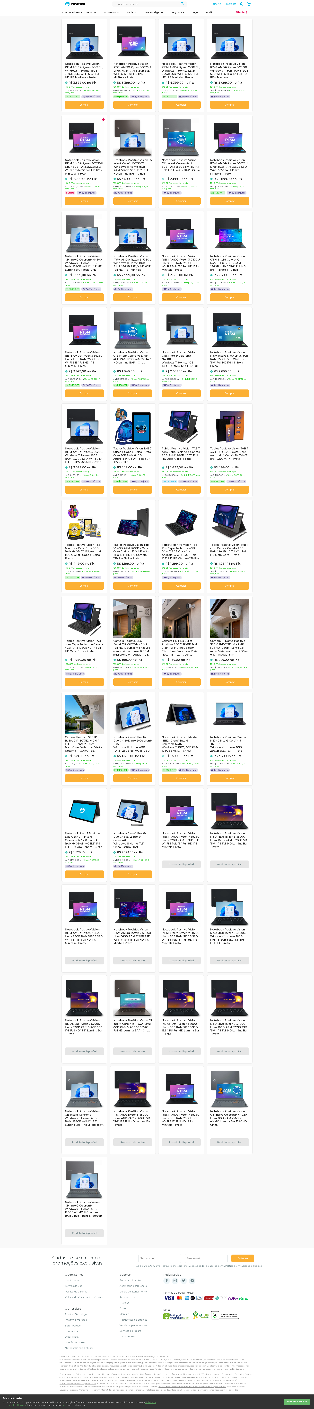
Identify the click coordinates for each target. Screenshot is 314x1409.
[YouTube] (192, 1281)
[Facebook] (166, 1281)
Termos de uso (73, 1285)
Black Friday (72, 1336)
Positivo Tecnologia (76, 1314)
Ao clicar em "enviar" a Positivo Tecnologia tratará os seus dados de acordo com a (199, 1266)
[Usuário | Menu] (241, 4)
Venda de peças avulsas (133, 1325)
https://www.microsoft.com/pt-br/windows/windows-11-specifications (192, 1386)
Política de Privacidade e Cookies (243, 1266)
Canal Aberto (127, 1336)
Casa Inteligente (154, 12)
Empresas (230, 4)
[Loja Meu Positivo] (75, 4)
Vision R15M (111, 12)
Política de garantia (76, 1291)
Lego (195, 12)
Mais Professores (75, 1342)
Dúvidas (124, 1302)
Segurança (177, 12)
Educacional (72, 1331)
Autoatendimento (130, 1280)
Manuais (124, 1314)
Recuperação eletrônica (133, 1319)
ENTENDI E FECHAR (297, 1401)
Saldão (209, 12)
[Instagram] (175, 1281)
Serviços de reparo (130, 1330)
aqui (64, 1405)
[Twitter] (183, 1281)
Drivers (124, 1308)
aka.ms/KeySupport (78, 1369)
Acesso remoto (128, 1297)
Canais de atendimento (133, 1291)
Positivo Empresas (76, 1319)
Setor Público (73, 1325)
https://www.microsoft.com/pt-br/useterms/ (160, 1374)
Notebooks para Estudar (79, 1348)
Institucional (72, 1280)
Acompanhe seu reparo (133, 1285)
